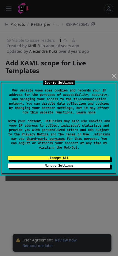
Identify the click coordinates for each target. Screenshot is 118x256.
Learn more (85, 112)
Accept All (59, 158)
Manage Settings (59, 165)
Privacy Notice (35, 134)
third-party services (45, 139)
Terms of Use (77, 134)
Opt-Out (70, 147)
